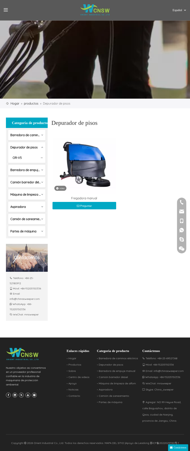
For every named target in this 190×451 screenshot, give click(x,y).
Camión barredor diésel (26, 182)
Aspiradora (18, 207)
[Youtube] (27, 395)
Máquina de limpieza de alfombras (27, 194)
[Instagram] (34, 395)
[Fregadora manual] (84, 162)
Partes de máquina (23, 231)
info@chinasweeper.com (25, 299)
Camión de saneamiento (27, 219)
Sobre (72, 371)
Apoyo (72, 383)
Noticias (73, 389)
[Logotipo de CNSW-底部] (22, 354)
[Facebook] (8, 395)
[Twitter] (21, 395)
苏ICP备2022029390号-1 (164, 443)
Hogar (72, 358)
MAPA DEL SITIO (115, 443)
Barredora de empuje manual (27, 170)
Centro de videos (78, 377)
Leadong (143, 443)
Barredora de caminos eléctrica (27, 135)
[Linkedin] (14, 395)
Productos (74, 364)
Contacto (74, 396)
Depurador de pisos (24, 147)
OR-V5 (17, 158)
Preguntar (86, 205)
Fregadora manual (84, 198)
